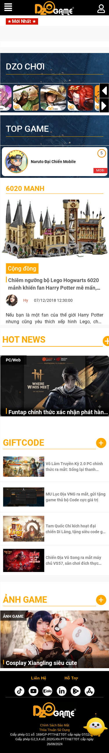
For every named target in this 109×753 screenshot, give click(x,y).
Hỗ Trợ (71, 678)
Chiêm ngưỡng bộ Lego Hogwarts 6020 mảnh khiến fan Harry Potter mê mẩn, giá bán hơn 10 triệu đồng (53, 287)
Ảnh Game (25, 600)
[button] (104, 105)
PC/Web (13, 360)
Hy (25, 300)
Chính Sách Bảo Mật (54, 725)
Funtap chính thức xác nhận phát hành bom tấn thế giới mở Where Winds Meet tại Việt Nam (57, 412)
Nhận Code (67, 466)
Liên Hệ (38, 678)
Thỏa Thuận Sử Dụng (54, 730)
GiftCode (23, 443)
